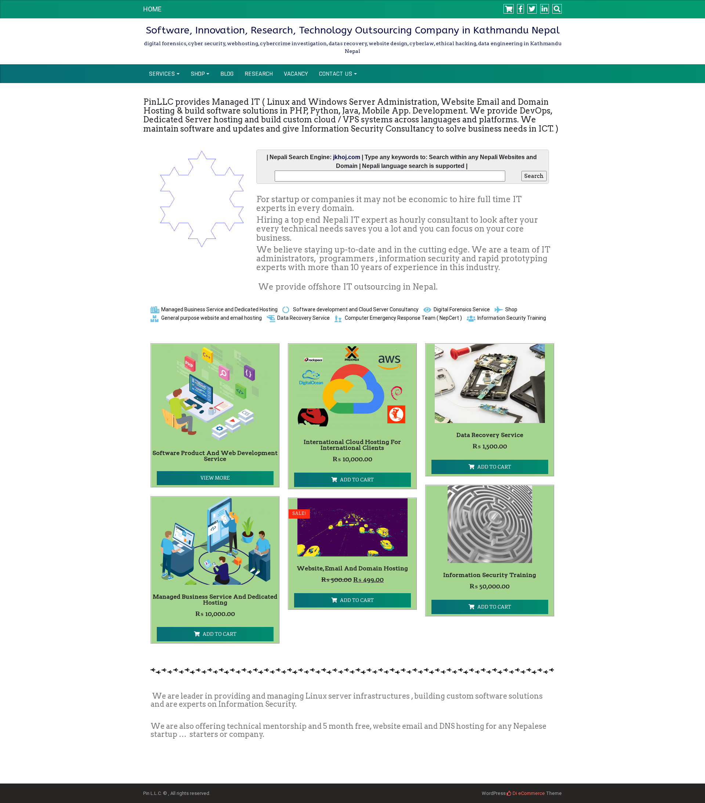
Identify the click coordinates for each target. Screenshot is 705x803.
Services (162, 73)
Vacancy (296, 73)
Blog (227, 73)
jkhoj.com (346, 157)
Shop (198, 73)
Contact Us (335, 73)
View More (215, 478)
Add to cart (357, 480)
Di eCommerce (528, 793)
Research (259, 73)
